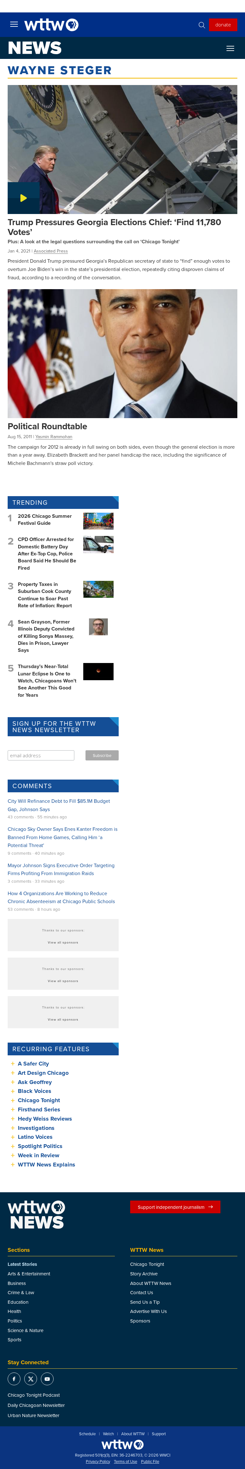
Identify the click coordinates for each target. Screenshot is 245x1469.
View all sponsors (63, 942)
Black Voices (34, 1091)
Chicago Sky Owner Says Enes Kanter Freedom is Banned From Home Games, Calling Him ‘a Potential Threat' (62, 837)
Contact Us (141, 1292)
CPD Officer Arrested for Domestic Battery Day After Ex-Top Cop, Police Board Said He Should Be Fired (47, 554)
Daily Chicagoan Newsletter (36, 1405)
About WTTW (133, 1434)
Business (17, 1283)
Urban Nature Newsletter (33, 1415)
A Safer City (33, 1063)
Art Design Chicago (43, 1073)
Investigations (36, 1128)
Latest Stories (22, 1264)
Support (159, 1434)
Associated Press (51, 251)
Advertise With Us (148, 1311)
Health (14, 1311)
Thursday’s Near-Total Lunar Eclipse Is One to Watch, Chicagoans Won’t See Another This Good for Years (47, 681)
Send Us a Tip (145, 1302)
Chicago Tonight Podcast (34, 1395)
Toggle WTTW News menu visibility (233, 48)
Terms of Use (125, 1461)
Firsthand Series (39, 1109)
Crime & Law (21, 1292)
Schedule (87, 1434)
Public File (150, 1461)
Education (18, 1302)
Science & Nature (25, 1330)
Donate (223, 24)
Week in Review (38, 1155)
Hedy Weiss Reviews (45, 1119)
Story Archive (144, 1273)
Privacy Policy (98, 1461)
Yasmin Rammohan (53, 436)
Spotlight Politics (40, 1146)
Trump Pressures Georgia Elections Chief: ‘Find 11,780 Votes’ (114, 227)
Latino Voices (35, 1137)
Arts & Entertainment (29, 1273)
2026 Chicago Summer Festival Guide (45, 519)
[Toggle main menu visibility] (14, 24)
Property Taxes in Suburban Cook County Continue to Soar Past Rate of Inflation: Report (45, 595)
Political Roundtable (47, 426)
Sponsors (140, 1320)
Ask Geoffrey (35, 1082)
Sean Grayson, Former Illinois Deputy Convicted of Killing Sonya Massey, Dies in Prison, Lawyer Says (46, 636)
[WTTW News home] (35, 47)
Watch (108, 1434)
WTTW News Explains (47, 1164)
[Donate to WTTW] (122, 1445)
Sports (14, 1339)
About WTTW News (150, 1283)
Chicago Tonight (39, 1100)
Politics (15, 1320)
